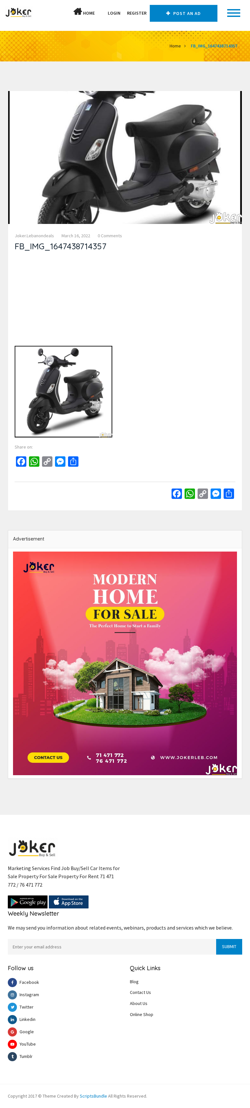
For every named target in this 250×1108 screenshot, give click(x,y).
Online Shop (141, 1014)
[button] (101, 13)
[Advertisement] (125, 300)
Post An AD (186, 13)
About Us (138, 1003)
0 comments (110, 236)
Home (88, 13)
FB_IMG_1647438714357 (214, 46)
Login (114, 13)
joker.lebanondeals (34, 236)
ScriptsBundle (93, 1096)
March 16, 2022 (76, 236)
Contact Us (140, 992)
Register (136, 13)
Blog (134, 981)
